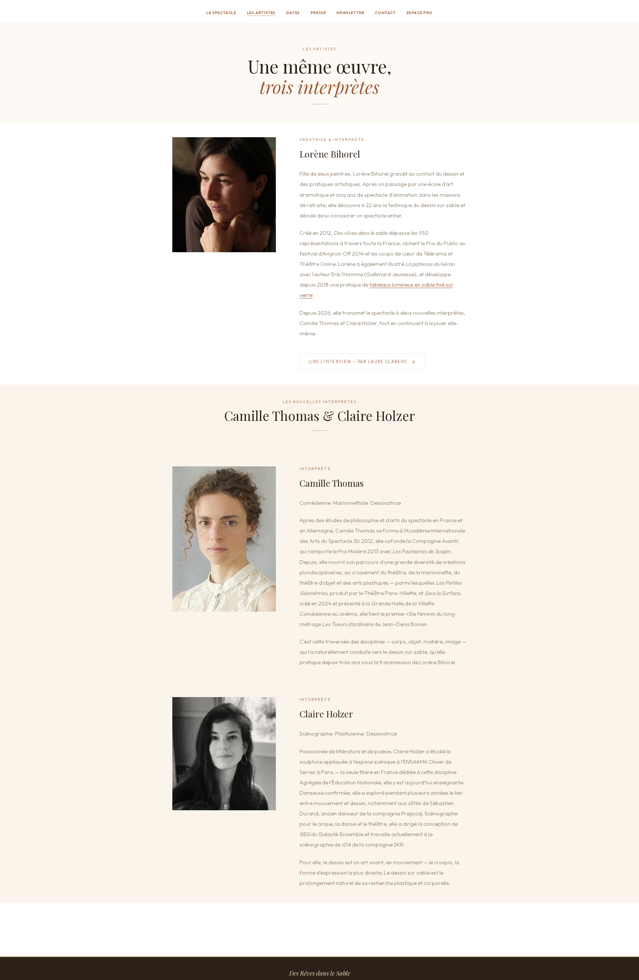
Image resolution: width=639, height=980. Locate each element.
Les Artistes (261, 12)
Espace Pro (420, 12)
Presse (318, 12)
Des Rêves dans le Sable (319, 973)
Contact (385, 12)
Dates (293, 12)
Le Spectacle (221, 12)
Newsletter (350, 12)
